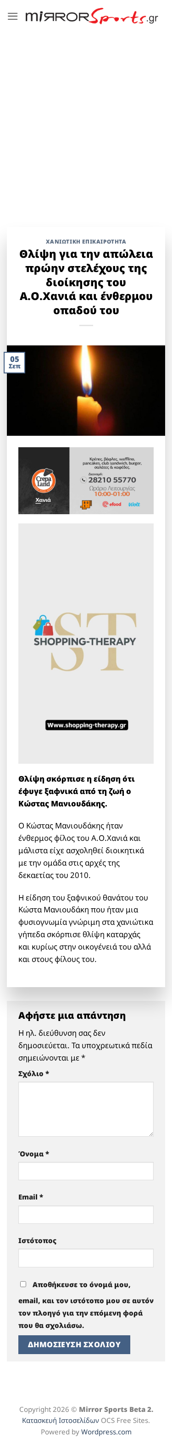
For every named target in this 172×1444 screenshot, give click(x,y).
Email (30, 1196)
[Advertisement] (86, 123)
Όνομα (33, 1153)
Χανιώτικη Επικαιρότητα (86, 241)
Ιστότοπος (37, 1240)
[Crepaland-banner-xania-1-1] (86, 480)
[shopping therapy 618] (86, 642)
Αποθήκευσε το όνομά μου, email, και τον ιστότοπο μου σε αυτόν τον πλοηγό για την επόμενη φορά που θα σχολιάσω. (86, 1305)
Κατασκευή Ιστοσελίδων (60, 1420)
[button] (13, 16)
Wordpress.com (106, 1431)
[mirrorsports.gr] (92, 16)
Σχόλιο (33, 1073)
